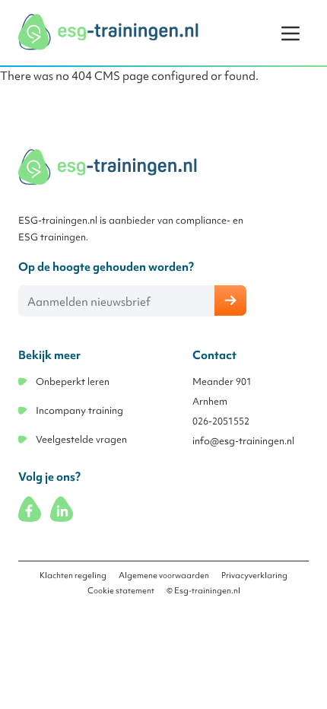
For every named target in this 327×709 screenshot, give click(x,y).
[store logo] (109, 32)
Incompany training (79, 410)
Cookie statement (120, 590)
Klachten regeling (73, 575)
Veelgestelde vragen (81, 439)
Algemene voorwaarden (164, 575)
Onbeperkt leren (73, 381)
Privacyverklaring (254, 575)
